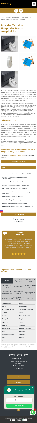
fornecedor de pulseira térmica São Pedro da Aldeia (15, 185)
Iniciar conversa (19, 405)
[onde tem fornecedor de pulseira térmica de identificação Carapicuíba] (9, 44)
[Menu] (34, 4)
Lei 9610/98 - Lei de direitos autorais (10, 347)
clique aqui (21, 155)
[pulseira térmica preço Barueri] (9, 61)
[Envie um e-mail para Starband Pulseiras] (21, 11)
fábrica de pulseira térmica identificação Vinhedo (15, 188)
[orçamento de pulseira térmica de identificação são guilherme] (9, 79)
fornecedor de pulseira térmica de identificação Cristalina (17, 174)
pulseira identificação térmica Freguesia (12, 196)
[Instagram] (18, 409)
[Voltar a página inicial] (6, 4)
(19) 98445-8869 (11, 155)
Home (18, 376)
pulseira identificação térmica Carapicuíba (13, 200)
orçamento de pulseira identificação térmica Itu (14, 203)
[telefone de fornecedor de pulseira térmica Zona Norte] (27, 61)
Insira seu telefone (19, 396)
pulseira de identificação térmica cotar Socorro (14, 182)
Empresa (18, 382)
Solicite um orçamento (18, 161)
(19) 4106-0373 (19, 221)
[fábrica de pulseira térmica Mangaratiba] (27, 44)
